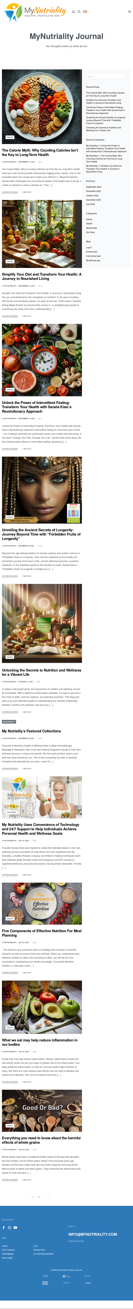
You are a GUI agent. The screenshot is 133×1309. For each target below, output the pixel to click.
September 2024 (93, 186)
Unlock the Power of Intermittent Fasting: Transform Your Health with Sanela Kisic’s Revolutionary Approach (105, 110)
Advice (10, 517)
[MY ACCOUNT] (73, 11)
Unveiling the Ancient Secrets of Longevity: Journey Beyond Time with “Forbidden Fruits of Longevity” (106, 120)
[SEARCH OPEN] (79, 11)
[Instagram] (9, 1227)
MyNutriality (9, 722)
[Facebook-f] (3, 1227)
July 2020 (90, 204)
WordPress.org (93, 260)
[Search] (123, 76)
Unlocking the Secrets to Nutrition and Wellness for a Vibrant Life (103, 129)
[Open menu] (129, 12)
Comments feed (93, 255)
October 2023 (92, 195)
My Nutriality (10, 162)
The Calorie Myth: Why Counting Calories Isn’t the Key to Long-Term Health (105, 94)
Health (10, 137)
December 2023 (93, 191)
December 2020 (93, 199)
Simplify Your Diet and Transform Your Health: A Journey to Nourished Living (103, 101)
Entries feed (91, 251)
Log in (89, 247)
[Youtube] (15, 1227)
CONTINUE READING (10, 192)
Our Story (11, 812)
